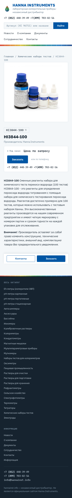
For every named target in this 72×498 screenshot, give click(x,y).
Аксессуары (10, 313)
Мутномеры (10, 353)
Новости (9, 33)
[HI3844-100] (36, 92)
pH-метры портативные (16, 298)
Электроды (10, 417)
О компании (24, 33)
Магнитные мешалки (15, 343)
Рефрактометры (12, 388)
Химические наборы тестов (34, 56)
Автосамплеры (11, 308)
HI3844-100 (15, 130)
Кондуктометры (12, 338)
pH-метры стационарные (17, 303)
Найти (60, 25)
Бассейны (9, 318)
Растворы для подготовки (17, 378)
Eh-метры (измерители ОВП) (19, 288)
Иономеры (9, 323)
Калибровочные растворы (18, 328)
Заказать (17, 159)
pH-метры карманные (15, 293)
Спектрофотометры (14, 397)
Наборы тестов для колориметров (22, 358)
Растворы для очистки (16, 373)
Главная (9, 56)
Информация (11, 459)
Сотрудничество (13, 39)
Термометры (10, 403)
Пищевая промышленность (18, 368)
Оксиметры (10, 363)
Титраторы (9, 407)
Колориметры (11, 333)
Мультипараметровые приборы (20, 348)
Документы (41, 33)
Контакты (32, 39)
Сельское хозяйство (14, 393)
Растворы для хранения (17, 383)
